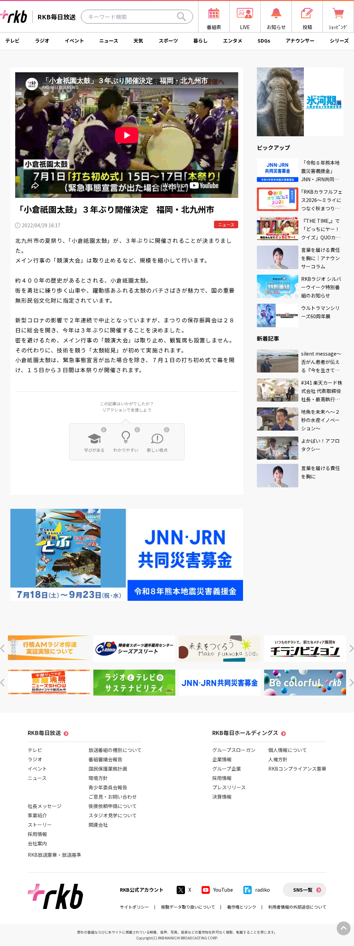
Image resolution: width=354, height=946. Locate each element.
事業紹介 (37, 815)
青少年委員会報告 (107, 787)
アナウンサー (300, 40)
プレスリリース (229, 787)
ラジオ (42, 40)
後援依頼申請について (112, 805)
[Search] (181, 16)
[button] (2, 648)
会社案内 (37, 843)
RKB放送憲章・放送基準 (54, 854)
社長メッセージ (45, 805)
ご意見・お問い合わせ (112, 796)
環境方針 (98, 777)
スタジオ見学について (112, 815)
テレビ (12, 40)
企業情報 (222, 759)
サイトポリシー (134, 907)
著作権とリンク (241, 907)
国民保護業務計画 (107, 768)
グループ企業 (226, 768)
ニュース (108, 40)
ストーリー (40, 824)
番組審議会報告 (105, 759)
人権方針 (278, 759)
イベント (74, 40)
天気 (138, 40)
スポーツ (168, 40)
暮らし (200, 40)
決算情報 (222, 796)
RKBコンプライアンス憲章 (297, 768)
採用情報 (37, 833)
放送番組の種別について (115, 749)
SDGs (264, 40)
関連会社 (98, 824)
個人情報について (287, 749)
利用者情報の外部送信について (297, 907)
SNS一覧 (303, 889)
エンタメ (232, 40)
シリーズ (339, 40)
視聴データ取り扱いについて (188, 907)
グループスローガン (233, 749)
